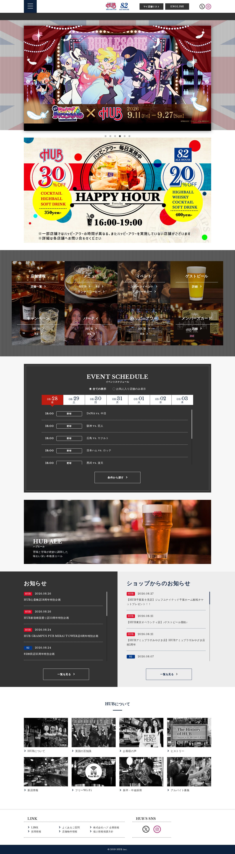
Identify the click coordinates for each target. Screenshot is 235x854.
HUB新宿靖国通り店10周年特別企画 (46, 617)
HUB (82, 286)
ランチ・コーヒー (89, 291)
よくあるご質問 (71, 827)
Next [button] (207, 82)
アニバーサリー (142, 291)
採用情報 (36, 831)
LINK (34, 827)
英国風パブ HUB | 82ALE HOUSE (117, 6)
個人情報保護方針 (103, 831)
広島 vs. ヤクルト (98, 438)
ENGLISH (177, 6)
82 (98, 286)
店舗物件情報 (69, 831)
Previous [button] (28, 82)
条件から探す (116, 477)
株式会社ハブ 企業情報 (106, 827)
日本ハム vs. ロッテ (99, 450)
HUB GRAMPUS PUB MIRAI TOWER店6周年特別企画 (61, 636)
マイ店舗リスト (151, 6)
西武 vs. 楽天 (95, 462)
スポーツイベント (142, 286)
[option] (117, 74)
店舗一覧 (36, 286)
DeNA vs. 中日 (96, 413)
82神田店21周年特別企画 (39, 654)
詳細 (195, 286)
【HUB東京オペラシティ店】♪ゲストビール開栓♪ (157, 622)
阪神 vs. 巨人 (95, 425)
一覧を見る (64, 674)
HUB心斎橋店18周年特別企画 (42, 599)
